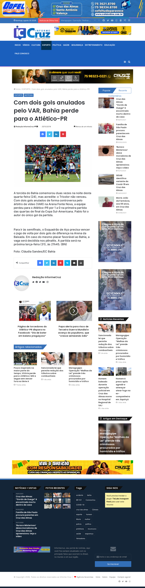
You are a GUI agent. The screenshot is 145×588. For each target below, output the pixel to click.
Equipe (112, 577)
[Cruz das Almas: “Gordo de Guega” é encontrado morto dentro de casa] (106, 103)
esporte (79, 514)
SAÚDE (66, 45)
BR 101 (79, 500)
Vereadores (80, 538)
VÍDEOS (26, 45)
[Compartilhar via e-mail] (74, 263)
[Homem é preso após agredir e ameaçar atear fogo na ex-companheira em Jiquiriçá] (123, 371)
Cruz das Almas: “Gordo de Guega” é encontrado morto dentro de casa (123, 108)
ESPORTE (46, 45)
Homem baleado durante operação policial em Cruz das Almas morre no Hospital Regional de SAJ (105, 392)
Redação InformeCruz (25, 126)
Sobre (104, 577)
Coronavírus (90, 500)
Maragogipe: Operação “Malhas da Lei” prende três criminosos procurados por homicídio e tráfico (80, 374)
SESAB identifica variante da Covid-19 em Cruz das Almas (122, 183)
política (88, 524)
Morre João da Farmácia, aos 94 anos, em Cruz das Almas (123, 203)
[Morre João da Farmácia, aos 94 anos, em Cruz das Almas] (106, 201)
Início (18, 89)
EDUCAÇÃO (109, 45)
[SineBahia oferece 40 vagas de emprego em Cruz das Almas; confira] (66, 506)
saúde (78, 534)
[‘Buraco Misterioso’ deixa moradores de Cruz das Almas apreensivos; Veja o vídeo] (106, 151)
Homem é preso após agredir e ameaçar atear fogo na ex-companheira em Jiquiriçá (123, 389)
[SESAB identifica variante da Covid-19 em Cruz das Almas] (106, 179)
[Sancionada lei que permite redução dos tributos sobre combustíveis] (52, 358)
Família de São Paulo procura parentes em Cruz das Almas (122, 132)
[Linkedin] (56, 134)
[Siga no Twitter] (35, 126)
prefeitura (80, 529)
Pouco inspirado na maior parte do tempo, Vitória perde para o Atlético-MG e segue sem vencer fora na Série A (25, 374)
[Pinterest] (63, 134)
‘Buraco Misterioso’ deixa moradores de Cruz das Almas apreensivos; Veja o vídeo (123, 157)
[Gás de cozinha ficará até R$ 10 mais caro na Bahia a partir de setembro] (66, 500)
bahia (89, 495)
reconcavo (92, 529)
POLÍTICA (57, 45)
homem (89, 514)
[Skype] (67, 263)
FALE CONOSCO (22, 53)
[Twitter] (49, 134)
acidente (79, 495)
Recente (123, 90)
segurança (89, 534)
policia (78, 524)
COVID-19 (80, 505)
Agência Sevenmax (85, 577)
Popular (106, 90)
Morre (78, 519)
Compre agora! (124, 577)
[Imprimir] (81, 263)
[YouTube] (44, 282)
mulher (87, 519)
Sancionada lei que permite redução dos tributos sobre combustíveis (52, 371)
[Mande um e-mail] (37, 126)
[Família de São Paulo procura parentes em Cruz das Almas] (106, 128)
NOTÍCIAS (29, 95)
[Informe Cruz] (32, 32)
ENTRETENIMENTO (93, 45)
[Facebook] (43, 134)
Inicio (18, 45)
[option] (116, 438)
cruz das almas (82, 510)
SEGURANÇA (77, 45)
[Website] (34, 282)
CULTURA (35, 45)
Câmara (95, 510)
